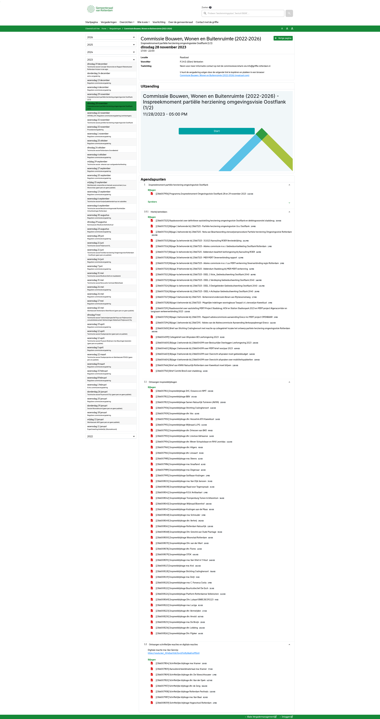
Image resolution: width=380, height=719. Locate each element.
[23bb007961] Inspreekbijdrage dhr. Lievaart (179, 453)
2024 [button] (90, 52)
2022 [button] (90, 436)
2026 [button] (90, 37)
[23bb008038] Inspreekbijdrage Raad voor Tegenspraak (184, 487)
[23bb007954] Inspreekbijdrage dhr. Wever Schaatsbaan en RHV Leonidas (193, 442)
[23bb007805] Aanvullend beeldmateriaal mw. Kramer (183, 669)
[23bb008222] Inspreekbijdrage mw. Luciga (179, 605)
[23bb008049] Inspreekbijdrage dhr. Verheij (179, 520)
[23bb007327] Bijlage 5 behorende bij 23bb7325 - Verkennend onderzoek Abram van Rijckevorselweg (205, 297)
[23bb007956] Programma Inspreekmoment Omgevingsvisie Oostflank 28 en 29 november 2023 (204, 194)
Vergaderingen (109, 22)
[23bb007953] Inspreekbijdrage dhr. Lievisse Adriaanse (184, 436)
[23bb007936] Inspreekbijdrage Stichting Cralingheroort (185, 408)
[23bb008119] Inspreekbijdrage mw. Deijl (177, 577)
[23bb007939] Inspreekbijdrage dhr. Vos (177, 413)
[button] (289, 13)
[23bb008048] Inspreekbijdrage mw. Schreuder (180, 515)
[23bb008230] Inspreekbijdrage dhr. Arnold (179, 616)
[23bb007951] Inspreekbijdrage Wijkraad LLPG (181, 425)
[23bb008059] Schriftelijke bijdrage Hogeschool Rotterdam (186, 703)
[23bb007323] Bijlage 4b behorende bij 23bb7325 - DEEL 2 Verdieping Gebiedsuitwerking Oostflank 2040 (208, 280)
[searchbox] (243, 13)
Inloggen (286, 717)
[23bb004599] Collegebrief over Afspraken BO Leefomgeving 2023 (189, 337)
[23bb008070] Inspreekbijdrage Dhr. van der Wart (181, 543)
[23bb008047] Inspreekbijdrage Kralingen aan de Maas (184, 509)
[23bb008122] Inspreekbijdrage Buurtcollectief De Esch (184, 588)
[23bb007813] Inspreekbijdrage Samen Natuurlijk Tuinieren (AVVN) (190, 402)
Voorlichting (159, 22)
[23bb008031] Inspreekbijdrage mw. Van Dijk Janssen (183, 481)
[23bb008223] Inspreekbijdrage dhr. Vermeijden (181, 611)
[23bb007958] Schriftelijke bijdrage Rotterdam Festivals (185, 691)
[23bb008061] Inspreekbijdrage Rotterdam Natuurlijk (184, 526)
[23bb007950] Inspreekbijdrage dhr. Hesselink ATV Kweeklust (187, 419)
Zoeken (205, 7)
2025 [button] (90, 44)
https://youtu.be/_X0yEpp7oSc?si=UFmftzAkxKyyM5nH (174, 653)
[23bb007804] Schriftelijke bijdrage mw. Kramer (180, 663)
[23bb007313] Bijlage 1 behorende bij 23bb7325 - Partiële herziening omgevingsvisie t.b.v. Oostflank (205, 226)
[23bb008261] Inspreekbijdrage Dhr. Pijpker (179, 633)
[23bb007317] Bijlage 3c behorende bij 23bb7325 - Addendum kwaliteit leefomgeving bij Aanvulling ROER (208, 252)
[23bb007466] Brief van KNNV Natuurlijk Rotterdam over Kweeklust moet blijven (196, 365)
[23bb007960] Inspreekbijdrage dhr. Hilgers (179, 447)
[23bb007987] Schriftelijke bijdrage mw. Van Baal (181, 697)
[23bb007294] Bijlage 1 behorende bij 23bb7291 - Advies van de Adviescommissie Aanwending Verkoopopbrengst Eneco (215, 323)
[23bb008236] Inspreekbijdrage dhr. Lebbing (180, 628)
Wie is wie (142, 22)
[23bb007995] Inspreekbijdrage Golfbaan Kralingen (182, 475)
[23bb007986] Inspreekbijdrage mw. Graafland (180, 464)
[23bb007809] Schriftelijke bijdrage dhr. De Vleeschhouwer (185, 674)
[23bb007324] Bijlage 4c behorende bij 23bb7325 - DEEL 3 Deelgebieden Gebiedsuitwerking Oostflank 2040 (209, 286)
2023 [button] (90, 59)
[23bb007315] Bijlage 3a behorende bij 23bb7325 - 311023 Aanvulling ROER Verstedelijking (201, 240)
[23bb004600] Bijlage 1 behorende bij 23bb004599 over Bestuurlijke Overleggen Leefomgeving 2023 (206, 343)
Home (104, 29)
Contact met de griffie (207, 22)
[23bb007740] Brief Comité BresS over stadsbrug (181, 371)
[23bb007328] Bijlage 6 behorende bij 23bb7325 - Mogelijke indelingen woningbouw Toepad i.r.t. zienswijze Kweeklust (213, 302)
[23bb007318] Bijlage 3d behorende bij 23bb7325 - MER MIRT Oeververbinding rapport (199, 257)
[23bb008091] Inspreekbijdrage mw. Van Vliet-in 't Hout (185, 560)
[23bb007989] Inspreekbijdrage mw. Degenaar (180, 470)
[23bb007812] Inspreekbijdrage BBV (176, 396)
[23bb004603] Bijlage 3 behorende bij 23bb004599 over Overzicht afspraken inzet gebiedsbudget (205, 354)
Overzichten (126, 22)
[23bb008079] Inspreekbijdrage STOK (176, 554)
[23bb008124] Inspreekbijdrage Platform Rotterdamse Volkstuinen (190, 594)
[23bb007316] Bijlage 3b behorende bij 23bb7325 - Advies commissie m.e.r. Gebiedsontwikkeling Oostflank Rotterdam (213, 246)
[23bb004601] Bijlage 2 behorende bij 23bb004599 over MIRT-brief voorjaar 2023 (197, 348)
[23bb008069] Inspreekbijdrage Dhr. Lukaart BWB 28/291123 (186, 599)
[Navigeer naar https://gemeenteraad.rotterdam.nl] (100, 11)
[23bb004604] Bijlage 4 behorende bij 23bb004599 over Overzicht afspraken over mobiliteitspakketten (207, 359)
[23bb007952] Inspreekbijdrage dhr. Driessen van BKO (183, 430)
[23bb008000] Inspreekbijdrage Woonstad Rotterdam (184, 537)
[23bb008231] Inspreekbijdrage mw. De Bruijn (180, 622)
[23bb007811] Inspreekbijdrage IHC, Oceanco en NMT (184, 391)
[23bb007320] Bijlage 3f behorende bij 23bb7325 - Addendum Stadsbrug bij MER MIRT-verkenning (204, 269)
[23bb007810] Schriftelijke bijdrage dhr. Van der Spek (183, 680)
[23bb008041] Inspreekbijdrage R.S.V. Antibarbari (181, 492)
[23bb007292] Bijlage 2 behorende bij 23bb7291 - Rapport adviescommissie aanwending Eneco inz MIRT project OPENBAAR (216, 317)
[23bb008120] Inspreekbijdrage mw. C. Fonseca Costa (183, 582)
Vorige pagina (284, 38)
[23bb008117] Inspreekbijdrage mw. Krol (178, 566)
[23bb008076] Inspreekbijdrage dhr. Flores (178, 549)
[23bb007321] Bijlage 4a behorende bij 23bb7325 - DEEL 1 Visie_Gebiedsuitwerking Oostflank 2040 (205, 274)
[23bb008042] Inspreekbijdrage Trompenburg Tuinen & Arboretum (189, 498)
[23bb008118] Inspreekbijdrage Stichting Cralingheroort (185, 571)
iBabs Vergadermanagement (260, 717)
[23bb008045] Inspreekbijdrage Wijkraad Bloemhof (183, 504)
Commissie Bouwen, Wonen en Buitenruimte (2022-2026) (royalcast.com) (214, 75)
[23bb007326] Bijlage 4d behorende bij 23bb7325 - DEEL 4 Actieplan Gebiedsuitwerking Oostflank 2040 (207, 291)
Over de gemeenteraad (180, 22)
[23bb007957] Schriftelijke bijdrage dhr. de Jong (181, 686)
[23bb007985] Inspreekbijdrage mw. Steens (178, 458)
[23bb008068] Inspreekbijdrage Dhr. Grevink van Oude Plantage (188, 532)
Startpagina (91, 22)
